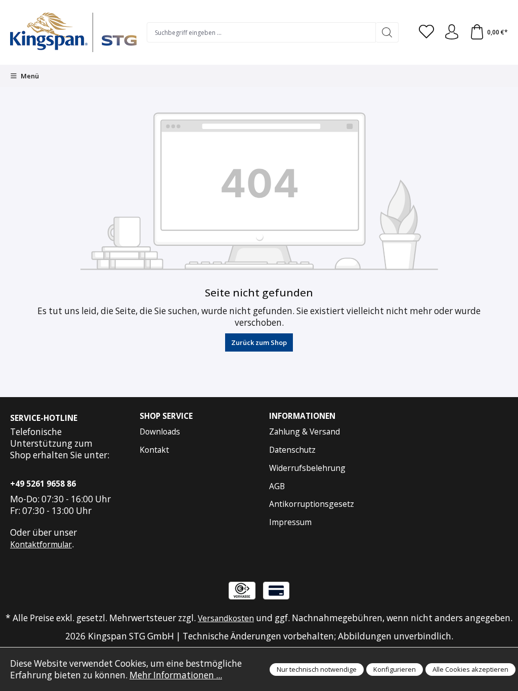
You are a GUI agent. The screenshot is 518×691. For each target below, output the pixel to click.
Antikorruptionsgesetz (311, 503)
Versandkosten (226, 618)
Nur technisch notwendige (317, 669)
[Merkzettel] (426, 32)
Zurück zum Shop (259, 342)
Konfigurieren (394, 669)
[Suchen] (387, 32)
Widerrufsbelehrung (307, 467)
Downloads (160, 431)
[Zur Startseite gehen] (73, 32)
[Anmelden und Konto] (451, 32)
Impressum (290, 522)
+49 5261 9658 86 (43, 483)
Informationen (302, 416)
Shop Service (166, 416)
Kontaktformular (41, 544)
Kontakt (154, 449)
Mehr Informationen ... (176, 675)
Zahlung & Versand (304, 431)
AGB (277, 486)
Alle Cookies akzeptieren (470, 669)
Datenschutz (292, 449)
